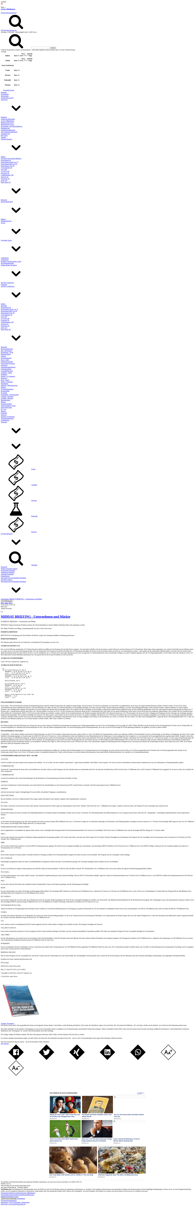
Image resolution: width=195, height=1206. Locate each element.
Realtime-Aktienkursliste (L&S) (11, 261)
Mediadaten (21, 1198)
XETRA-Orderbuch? (8, 286)
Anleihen (34, 485)
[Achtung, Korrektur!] (20, 1021)
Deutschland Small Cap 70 (9, 162)
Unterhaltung (5, 420)
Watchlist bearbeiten (7, 574)
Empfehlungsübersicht (8, 130)
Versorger (4, 422)
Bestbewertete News (7, 123)
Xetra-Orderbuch (16, 1193)
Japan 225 (4, 180)
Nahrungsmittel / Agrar (8, 406)
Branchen (4, 200)
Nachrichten (5, 94)
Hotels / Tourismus (7, 382)
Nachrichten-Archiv (12, 1196)
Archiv (3, 223)
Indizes (3, 157)
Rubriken (4, 117)
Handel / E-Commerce (8, 376)
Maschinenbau (5, 400)
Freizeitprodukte (6, 369)
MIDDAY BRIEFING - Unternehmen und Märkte (35, 616)
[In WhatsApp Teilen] (138, 1059)
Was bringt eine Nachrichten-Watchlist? (13, 578)
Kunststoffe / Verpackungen (10, 395)
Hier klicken (5, 1043)
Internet (3, 387)
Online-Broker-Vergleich (9, 265)
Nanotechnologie (6, 404)
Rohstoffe (4, 413)
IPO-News (4, 135)
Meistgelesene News (7, 124)
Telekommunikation (7, 418)
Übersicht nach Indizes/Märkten (11, 158)
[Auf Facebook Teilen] (16, 1059)
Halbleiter (4, 374)
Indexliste (4, 306)
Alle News (4, 100)
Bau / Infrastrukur (6, 351)
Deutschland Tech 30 (7, 166)
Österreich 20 (5, 179)
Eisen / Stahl (5, 360)
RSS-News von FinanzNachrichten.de (13, 1204)
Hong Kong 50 (6, 182)
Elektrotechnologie (7, 362)
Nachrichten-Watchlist (8, 570)
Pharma (3, 411)
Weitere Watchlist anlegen (9, 569)
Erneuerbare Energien (8, 363)
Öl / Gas (3, 409)
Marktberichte (5, 128)
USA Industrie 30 (6, 168)
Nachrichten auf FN (7, 98)
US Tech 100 (5, 171)
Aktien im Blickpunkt (8, 119)
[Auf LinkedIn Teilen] (107, 1059)
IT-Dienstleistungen (7, 389)
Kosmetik (4, 393)
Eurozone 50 (5, 173)
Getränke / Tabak (6, 373)
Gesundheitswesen (7, 371)
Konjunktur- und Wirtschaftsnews (11, 126)
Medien (3, 219)
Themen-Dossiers (6, 139)
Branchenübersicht (7, 202)
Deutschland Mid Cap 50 (9, 164)
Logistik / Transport (7, 396)
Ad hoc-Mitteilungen (8, 9)
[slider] (4, 610)
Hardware (4, 378)
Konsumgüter (5, 391)
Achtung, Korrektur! (7, 1023)
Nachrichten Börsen (7, 1195)
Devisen (34, 532)
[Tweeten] (46, 1059)
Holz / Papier (5, 380)
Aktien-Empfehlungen (21, 1195)
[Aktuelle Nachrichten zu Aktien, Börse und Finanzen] (9, 13)
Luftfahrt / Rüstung (7, 398)
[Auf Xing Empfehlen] (77, 1059)
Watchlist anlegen (6, 580)
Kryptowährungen (7, 534)
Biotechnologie (6, 354)
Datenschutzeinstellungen (9, 1198)
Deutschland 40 (6, 160)
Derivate (34, 500)
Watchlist (34, 565)
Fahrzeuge (4, 365)
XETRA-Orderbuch (7, 283)
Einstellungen (5, 576)
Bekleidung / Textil (7, 352)
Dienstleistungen (6, 358)
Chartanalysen (5, 134)
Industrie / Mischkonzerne (9, 385)
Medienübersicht (6, 221)
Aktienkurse (5, 258)
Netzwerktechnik (6, 407)
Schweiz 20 (4, 177)
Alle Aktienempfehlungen (9, 132)
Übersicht (4, 284)
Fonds (33, 469)
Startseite (4, 92)
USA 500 (4, 169)
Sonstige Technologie (8, 417)
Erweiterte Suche (8, 90)
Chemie (3, 356)
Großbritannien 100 (7, 175)
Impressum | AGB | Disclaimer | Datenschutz (15, 1202)
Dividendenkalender (7, 263)
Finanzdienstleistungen (8, 367)
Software (4, 415)
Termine (3, 137)
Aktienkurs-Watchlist (7, 572)
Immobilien (4, 384)
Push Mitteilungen (7, 601)
